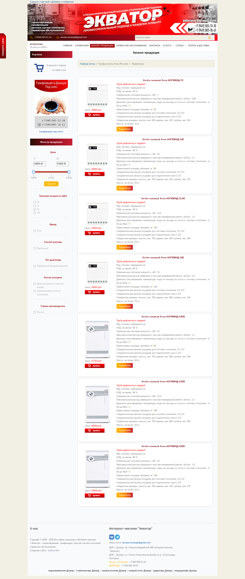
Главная (67, 45)
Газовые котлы (87, 64)
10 (38, 202)
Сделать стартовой (40, 1)
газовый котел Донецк (140, 570)
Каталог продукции (102, 45)
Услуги (167, 45)
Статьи (180, 45)
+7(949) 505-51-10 (43, 37)
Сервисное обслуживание (131, 45)
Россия (40, 312)
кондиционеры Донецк (185, 570)
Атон (39, 230)
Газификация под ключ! (51, 131)
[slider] (33, 171)
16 (38, 209)
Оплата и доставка (198, 45)
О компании (82, 45)
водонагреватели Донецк (61, 570)
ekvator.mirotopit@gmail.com (73, 37)
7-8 (38, 213)
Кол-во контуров (53, 277)
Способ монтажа (53, 242)
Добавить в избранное (62, 1)
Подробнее (124, 129)
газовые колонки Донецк (114, 570)
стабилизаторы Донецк (87, 570)
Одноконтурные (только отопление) (49, 293)
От (35, 158)
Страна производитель (53, 306)
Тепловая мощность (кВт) (53, 196)
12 (38, 205)
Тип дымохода (53, 260)
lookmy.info (53, 550)
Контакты (154, 45)
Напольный (42, 248)
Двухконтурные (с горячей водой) (50, 285)
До (57, 158)
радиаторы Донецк (162, 570)
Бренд (53, 224)
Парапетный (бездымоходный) (52, 266)
